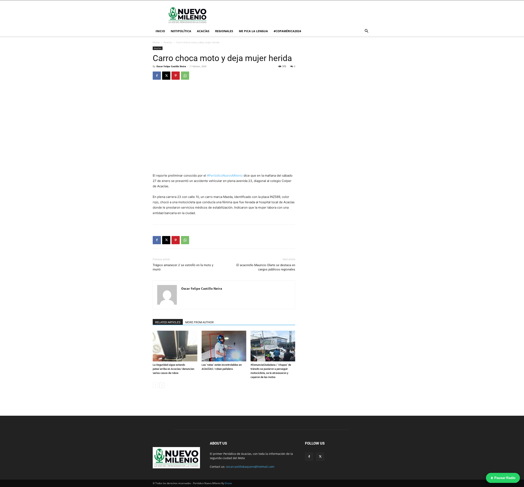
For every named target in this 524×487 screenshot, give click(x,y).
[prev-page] (155, 385)
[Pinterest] (176, 76)
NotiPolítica (181, 31)
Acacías (203, 31)
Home (156, 42)
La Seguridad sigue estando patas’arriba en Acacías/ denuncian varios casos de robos (173, 369)
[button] (366, 31)
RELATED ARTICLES (167, 322)
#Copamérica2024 (287, 31)
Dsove (228, 483)
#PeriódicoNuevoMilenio (225, 175)
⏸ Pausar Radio (502, 478)
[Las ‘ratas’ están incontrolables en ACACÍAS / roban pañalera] (224, 346)
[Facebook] (157, 76)
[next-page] (161, 385)
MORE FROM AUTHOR (199, 322)
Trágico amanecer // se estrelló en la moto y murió (183, 267)
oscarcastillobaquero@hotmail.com (250, 467)
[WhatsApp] (185, 76)
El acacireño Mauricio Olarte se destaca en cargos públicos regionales (265, 267)
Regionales (224, 31)
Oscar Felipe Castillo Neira (171, 66)
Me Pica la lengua (253, 31)
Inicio (160, 31)
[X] (166, 76)
